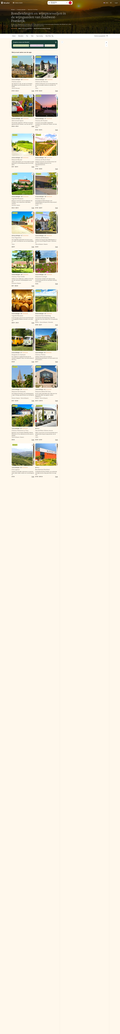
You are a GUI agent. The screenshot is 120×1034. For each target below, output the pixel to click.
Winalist (13, 9)
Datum (14, 36)
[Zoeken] (70, 2)
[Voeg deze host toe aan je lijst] (32, 57)
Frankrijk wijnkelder (21, 9)
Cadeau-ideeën (19, 2)
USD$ (107, 2)
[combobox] (59, 3)
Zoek (33, 91)
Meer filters (50, 36)
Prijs (28, 36)
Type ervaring (41, 36)
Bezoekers (21, 36)
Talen (33, 36)
